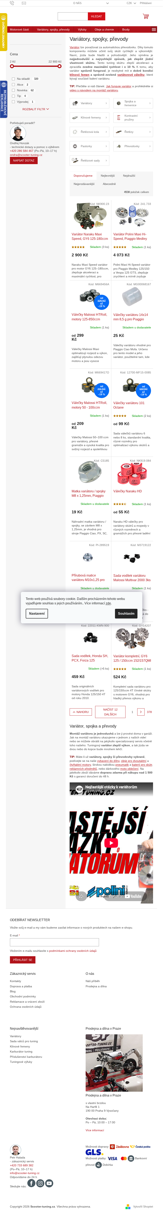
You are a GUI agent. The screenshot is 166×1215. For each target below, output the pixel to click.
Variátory (15, 1036)
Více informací (95, 1130)
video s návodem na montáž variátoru (94, 90)
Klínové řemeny (20, 1046)
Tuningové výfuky (21, 1061)
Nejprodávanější (84, 184)
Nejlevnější (108, 175)
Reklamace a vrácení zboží (27, 1001)
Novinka (25, 90)
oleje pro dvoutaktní (133, 760)
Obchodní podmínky (23, 996)
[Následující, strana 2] (141, 712)
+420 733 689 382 (21, 1165)
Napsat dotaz (23, 160)
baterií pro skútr (142, 764)
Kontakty (15, 981)
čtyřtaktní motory (80, 764)
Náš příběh (93, 981)
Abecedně (109, 184)
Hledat (96, 16)
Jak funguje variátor (119, 86)
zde (108, 603)
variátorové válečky (131, 74)
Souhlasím (126, 613)
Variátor (75, 47)
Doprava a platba (21, 986)
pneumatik (122, 764)
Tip (21, 95)
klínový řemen (79, 74)
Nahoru (83, 712)
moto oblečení (129, 768)
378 (149, 712)
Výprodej (25, 101)
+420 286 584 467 (21, 150)
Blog (13, 991)
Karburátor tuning (21, 1051)
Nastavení (37, 613)
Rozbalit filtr (33, 109)
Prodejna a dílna (96, 986)
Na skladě (27, 78)
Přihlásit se (22, 959)
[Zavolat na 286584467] (16, 2)
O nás (77, 3)
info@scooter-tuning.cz (24, 1173)
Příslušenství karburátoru (26, 1056)
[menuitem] (19, 29)
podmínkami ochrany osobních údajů (73, 950)
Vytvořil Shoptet (143, 1206)
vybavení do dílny (108, 760)
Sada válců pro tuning (24, 1041)
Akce (22, 84)
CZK (130, 3)
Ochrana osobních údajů (26, 1006)
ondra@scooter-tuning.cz (26, 154)
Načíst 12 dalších (110, 712)
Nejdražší (129, 175)
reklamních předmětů (83, 768)
